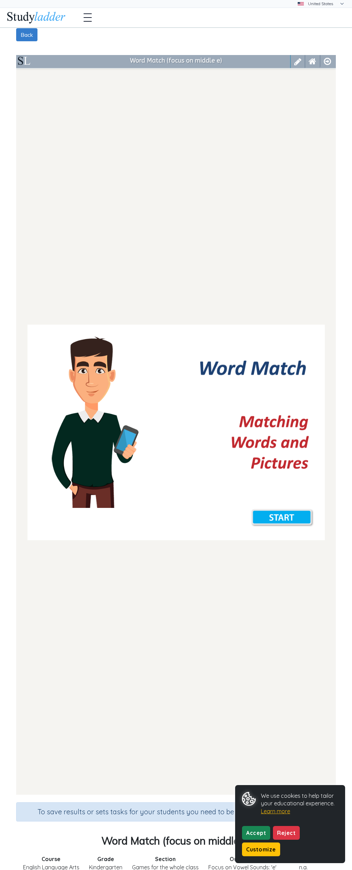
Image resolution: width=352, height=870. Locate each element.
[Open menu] (88, 17)
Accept (256, 832)
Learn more (275, 811)
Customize (261, 849)
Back (27, 34)
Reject (286, 832)
